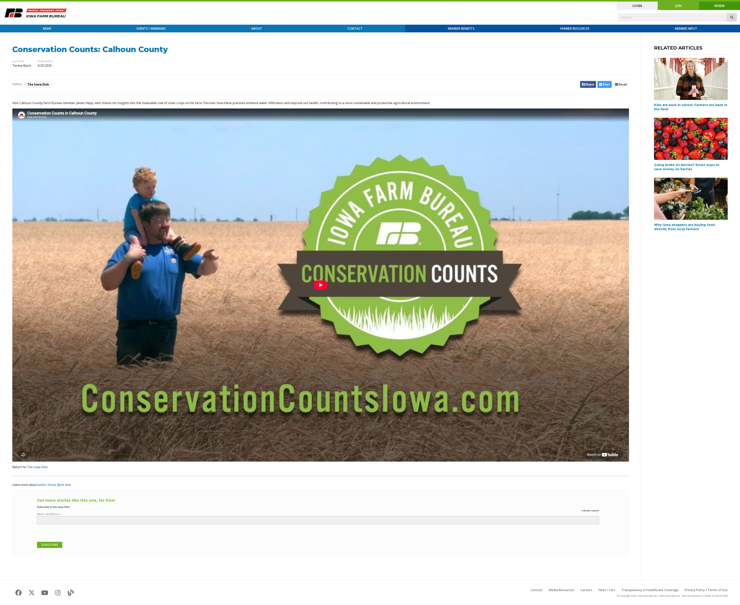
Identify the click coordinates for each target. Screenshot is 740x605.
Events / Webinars (151, 28)
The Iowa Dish (38, 84)
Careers (586, 590)
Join (678, 6)
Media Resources (561, 590)
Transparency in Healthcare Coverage (650, 590)
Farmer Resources (574, 28)
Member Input (686, 28)
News (47, 28)
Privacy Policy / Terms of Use (706, 590)
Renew (719, 6)
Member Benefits (461, 28)
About (256, 28)
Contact (354, 28)
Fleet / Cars (606, 590)
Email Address (49, 514)
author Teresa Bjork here (54, 485)
